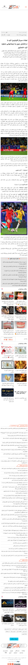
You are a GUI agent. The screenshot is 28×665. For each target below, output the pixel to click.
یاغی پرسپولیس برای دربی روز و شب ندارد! (17, 475)
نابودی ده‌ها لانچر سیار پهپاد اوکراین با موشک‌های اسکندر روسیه (15, 455)
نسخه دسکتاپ (14, 639)
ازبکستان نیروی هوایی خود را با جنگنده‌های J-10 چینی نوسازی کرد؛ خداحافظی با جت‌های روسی (14, 511)
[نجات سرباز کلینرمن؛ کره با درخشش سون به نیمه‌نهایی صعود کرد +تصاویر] (14, 92)
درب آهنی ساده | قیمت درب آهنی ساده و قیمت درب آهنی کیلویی (15, 584)
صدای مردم (5, 651)
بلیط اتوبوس (24, 634)
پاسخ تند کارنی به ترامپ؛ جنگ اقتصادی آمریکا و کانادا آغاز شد (13, 523)
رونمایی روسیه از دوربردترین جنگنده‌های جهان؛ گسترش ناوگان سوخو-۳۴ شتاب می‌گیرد (14, 446)
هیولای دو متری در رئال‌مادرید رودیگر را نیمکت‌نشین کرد (15, 473)
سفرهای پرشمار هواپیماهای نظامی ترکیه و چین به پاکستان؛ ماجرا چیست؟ (14, 520)
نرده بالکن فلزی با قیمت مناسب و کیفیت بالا (17, 581)
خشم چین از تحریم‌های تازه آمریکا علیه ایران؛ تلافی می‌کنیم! (14, 442)
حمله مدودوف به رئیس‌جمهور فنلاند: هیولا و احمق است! (14, 530)
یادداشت (21, 653)
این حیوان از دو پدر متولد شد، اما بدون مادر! (17, 458)
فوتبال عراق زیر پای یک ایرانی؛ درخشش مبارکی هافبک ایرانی (14, 563)
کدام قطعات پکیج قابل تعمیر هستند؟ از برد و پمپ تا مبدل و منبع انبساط (14, 593)
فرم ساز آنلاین (14, 629)
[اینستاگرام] (13, 664)
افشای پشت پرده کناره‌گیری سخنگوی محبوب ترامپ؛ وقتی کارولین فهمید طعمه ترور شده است (14, 284)
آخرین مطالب (22, 465)
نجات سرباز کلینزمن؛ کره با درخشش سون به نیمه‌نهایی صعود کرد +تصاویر (14, 44)
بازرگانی (23, 560)
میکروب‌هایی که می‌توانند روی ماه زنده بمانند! (17, 537)
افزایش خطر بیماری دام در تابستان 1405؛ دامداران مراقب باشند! (15, 578)
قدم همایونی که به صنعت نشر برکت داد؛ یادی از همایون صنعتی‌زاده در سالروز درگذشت (15, 492)
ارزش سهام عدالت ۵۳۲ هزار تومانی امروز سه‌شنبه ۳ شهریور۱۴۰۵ (13, 433)
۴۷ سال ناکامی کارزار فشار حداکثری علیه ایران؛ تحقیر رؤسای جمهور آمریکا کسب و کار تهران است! (14, 503)
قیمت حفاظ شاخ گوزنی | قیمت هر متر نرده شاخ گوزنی (15, 587)
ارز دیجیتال (8, 631)
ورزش (20, 32)
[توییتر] (10, 664)
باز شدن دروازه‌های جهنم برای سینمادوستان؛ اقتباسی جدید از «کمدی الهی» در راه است (14, 483)
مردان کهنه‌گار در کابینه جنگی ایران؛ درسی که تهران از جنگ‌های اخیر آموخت (15, 271)
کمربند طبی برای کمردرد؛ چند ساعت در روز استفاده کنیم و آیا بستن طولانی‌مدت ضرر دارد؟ (14, 566)
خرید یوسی (25, 631)
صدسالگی (17, 651)
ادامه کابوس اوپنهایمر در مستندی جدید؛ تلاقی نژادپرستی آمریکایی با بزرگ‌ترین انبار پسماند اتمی (15, 479)
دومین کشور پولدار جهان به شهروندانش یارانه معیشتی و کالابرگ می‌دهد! (14, 280)
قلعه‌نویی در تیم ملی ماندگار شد (19, 543)
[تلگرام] (8, 664)
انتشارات (15, 653)
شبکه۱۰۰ (23, 651)
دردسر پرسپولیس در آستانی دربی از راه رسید (17, 548)
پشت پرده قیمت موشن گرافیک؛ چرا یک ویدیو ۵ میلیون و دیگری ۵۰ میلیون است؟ (14, 574)
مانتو (26, 629)
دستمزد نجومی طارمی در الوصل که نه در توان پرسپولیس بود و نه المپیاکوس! (14, 462)
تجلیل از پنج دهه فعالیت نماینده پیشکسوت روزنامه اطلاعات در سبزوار (14, 498)
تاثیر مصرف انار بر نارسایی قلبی (19, 546)
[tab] (23, 426)
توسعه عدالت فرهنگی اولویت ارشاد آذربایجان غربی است (15, 495)
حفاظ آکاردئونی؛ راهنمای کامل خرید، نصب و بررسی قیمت (14, 590)
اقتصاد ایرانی (19, 631)
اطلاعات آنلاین (14, 7)
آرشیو (10, 653)
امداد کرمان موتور (8, 629)
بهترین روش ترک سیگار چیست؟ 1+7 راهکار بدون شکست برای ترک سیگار (14, 570)
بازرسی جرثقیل (21, 629)
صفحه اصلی (24, 32)
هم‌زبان (11, 651)
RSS (6, 653)
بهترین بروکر (13, 631)
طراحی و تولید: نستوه (13, 661)
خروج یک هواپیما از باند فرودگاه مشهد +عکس (17, 540)
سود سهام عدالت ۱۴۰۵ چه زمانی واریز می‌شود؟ (16, 435)
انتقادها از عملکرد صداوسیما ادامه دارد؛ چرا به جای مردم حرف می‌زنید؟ (14, 552)
